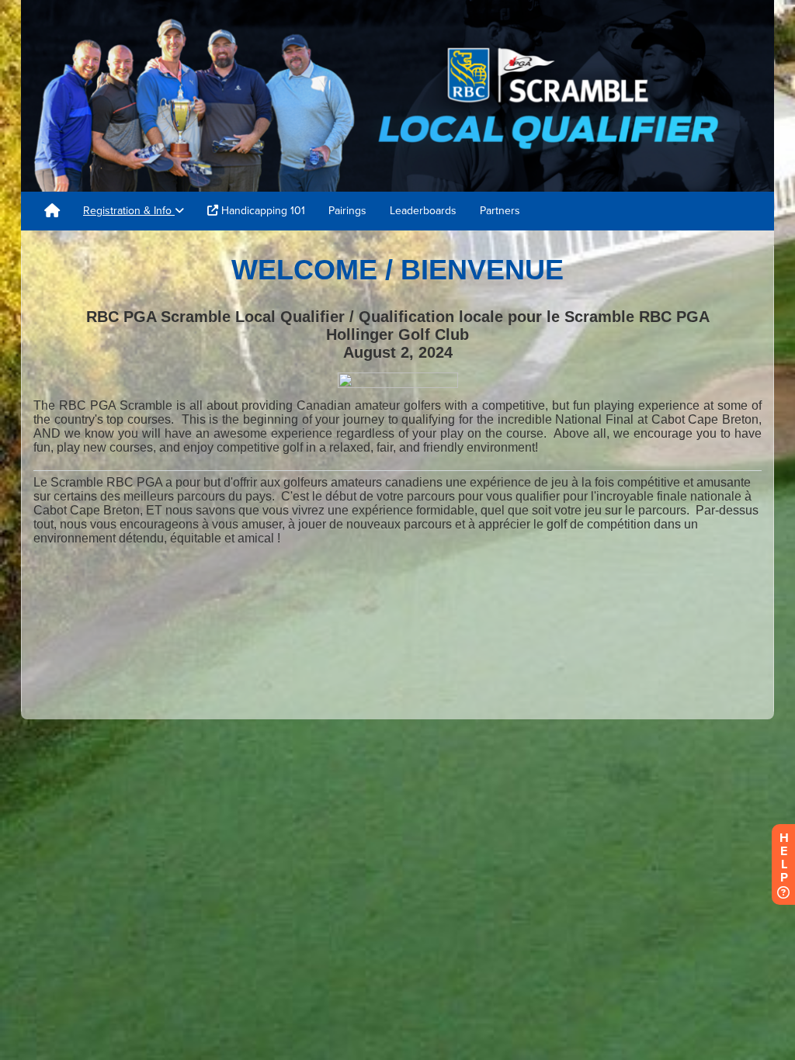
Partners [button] (500, 210)
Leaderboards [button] (423, 210)
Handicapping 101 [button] (261, 210)
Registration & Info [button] (129, 210)
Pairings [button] (347, 210)
